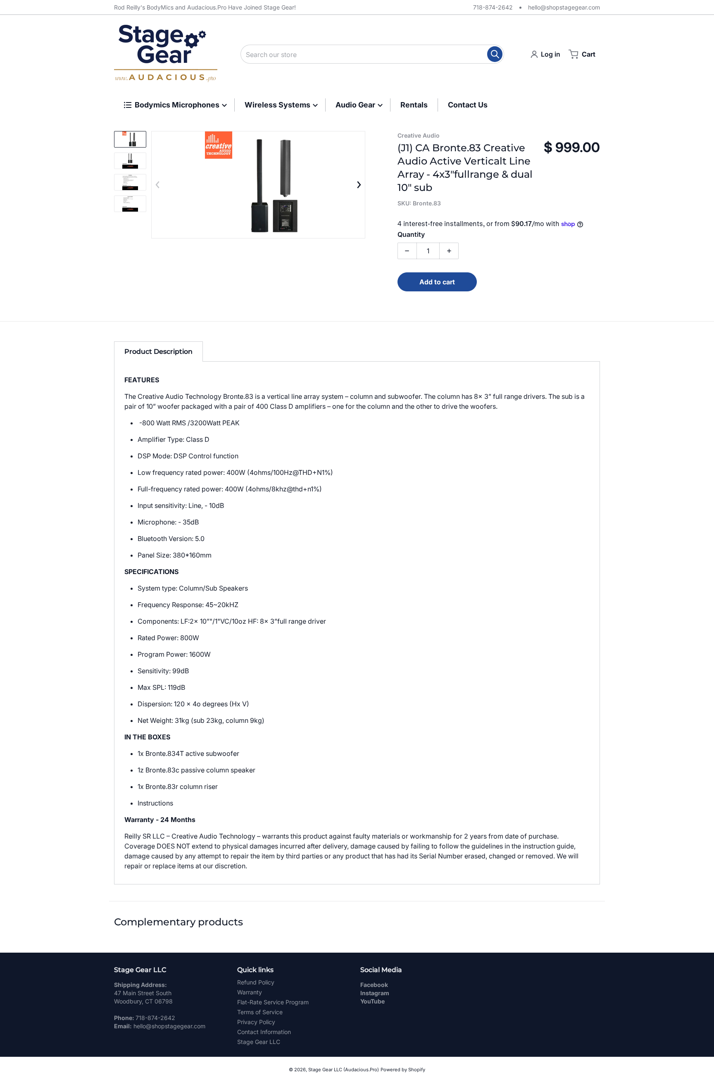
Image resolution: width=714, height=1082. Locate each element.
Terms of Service (260, 1011)
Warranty (249, 992)
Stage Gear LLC (258, 1041)
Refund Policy (255, 982)
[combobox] (372, 54)
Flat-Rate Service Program (273, 1002)
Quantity (411, 234)
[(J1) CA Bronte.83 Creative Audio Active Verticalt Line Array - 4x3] (130, 139)
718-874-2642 (493, 7)
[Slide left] (158, 185)
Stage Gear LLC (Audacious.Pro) (343, 1069)
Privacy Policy (256, 1021)
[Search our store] (494, 54)
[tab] (158, 351)
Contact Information (264, 1031)
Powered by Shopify (403, 1069)
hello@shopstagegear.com (564, 7)
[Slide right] (358, 185)
